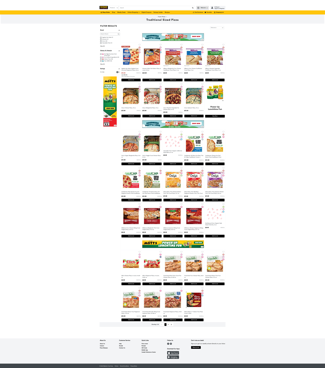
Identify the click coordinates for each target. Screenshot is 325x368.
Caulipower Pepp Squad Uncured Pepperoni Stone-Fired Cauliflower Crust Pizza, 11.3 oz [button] (130, 192)
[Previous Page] (162, 324)
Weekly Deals (121, 12)
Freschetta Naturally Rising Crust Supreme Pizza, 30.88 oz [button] (151, 312)
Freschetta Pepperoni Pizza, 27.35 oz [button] (172, 312)
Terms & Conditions (124, 366)
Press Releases (104, 348)
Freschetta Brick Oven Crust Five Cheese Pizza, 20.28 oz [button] (172, 276)
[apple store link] (173, 354)
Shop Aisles (106, 12)
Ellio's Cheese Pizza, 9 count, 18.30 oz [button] (130, 276)
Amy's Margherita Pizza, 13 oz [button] (150, 108)
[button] (207, 7)
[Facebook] (168, 344)
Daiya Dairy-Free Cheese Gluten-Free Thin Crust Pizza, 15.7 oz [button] (172, 192)
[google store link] (173, 358)
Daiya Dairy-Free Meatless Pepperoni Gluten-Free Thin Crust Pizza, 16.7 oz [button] (193, 192)
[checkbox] (101, 72)
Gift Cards (144, 348)
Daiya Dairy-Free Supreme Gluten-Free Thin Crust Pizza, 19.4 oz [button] (214, 192)
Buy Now (215, 116)
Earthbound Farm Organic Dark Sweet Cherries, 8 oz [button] (213, 224)
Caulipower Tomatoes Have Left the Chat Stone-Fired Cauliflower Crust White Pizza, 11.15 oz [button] (151, 192)
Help (120, 343)
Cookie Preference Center (149, 352)
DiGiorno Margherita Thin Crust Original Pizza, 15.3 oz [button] (150, 228)
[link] (198, 12)
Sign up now (196, 347)
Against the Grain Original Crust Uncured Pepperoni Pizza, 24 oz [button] (130, 69)
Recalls (121, 346)
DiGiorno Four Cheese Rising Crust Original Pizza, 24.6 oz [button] (130, 228)
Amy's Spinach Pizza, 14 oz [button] (191, 108)
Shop (113, 12)
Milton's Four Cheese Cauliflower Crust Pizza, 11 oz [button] (193, 69)
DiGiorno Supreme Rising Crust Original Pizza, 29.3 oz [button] (171, 228)
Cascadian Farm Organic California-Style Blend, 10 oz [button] (172, 151)
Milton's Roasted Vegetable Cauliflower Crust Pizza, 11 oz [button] (213, 69)
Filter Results (108, 26)
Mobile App (145, 350)
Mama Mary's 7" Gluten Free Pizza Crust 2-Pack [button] (193, 312)
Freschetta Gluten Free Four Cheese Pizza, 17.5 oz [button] (213, 276)
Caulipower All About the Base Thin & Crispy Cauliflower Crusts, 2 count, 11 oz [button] (193, 156)
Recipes (167, 12)
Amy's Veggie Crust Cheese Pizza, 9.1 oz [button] (151, 156)
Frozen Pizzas (161, 16)
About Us (102, 343)
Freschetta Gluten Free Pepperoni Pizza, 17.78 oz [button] (130, 312)
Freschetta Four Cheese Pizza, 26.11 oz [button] (193, 276)
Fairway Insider (158, 12)
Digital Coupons (146, 12)
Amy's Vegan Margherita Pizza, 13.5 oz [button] (130, 156)
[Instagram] (171, 344)
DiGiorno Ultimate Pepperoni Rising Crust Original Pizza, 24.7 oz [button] (193, 228)
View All (102, 46)
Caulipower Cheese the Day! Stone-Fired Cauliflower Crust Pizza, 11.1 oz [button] (213, 156)
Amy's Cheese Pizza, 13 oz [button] (128, 108)
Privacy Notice (134, 366)
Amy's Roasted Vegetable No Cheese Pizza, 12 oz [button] (171, 108)
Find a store (145, 343)
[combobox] (114, 8)
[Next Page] (172, 324)
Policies (116, 366)
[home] (104, 8)
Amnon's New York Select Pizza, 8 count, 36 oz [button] (151, 69)
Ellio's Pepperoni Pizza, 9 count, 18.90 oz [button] (150, 276)
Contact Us (122, 348)
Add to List (131, 80)
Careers (102, 346)
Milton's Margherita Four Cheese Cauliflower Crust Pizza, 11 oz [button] (172, 69)
